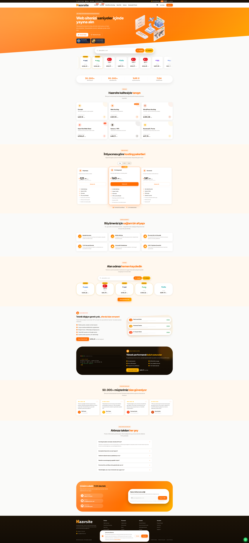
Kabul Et (144, 536)
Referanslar (123, 525)
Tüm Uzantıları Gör (124, 299)
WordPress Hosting (110, 5)
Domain (96, 5)
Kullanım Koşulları (161, 539)
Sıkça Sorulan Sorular (143, 525)
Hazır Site (119, 5)
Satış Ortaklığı (100, 1)
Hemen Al (92, 184)
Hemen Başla (83, 34)
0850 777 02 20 (81, 1)
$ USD (165, 1)
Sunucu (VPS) (106, 529)
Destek (92, 1)
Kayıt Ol (169, 5)
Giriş (163, 5)
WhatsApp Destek (143, 527)
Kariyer (122, 529)
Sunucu (125, 5)
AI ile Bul (150, 50)
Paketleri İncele (97, 34)
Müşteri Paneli (160, 523)
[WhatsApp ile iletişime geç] (245, 539)
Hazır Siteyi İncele (82, 339)
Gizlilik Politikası (154, 539)
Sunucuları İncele (132, 370)
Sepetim (159, 529)
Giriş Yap (159, 525)
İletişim (140, 529)
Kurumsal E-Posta (132, 5)
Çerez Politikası (117, 539)
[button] (124, 442)
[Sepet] (157, 5)
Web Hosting (106, 523)
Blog (88, 1)
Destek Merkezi (142, 523)
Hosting (102, 5)
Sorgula (141, 50)
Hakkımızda (123, 523)
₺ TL (162, 1)
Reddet (137, 536)
